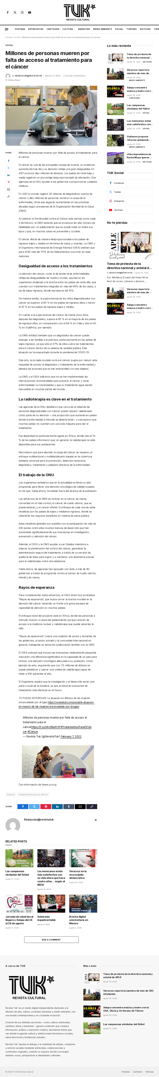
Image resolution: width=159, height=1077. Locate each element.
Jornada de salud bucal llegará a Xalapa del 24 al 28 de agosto (19, 920)
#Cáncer (32, 731)
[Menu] (6, 29)
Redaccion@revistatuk (28, 76)
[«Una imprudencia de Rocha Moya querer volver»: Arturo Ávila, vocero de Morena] (115, 158)
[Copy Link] (8, 196)
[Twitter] (8, 168)
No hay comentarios (75, 76)
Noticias (145, 29)
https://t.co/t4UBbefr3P (46, 727)
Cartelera (53, 29)
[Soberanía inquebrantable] (51, 904)
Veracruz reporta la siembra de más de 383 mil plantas (138, 71)
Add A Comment (51, 939)
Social (119, 29)
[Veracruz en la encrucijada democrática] (83, 858)
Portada (20, 29)
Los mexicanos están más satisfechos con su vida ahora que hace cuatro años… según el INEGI (51, 878)
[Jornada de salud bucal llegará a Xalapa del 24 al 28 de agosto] (19, 904)
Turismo (131, 29)
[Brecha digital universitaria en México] (83, 904)
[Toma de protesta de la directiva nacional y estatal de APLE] (115, 58)
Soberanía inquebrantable (46, 918)
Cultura (67, 29)
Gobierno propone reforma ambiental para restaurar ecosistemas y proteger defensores (139, 138)
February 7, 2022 (71, 736)
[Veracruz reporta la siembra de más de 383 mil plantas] (115, 74)
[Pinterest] (8, 182)
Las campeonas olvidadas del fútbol (17, 873)
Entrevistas (35, 29)
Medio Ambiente (102, 29)
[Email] (8, 189)
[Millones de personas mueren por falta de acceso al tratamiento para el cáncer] (51, 116)
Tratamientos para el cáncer (33, 794)
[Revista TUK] (79, 12)
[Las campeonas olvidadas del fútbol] (19, 858)
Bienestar (84, 29)
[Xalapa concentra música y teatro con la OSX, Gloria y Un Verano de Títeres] (115, 91)
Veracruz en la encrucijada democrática (78, 875)
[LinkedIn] (8, 175)
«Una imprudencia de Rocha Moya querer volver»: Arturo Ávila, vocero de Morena (139, 156)
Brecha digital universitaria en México (78, 920)
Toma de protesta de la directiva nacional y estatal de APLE (139, 56)
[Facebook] (8, 161)
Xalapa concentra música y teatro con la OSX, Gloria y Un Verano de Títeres (139, 89)
